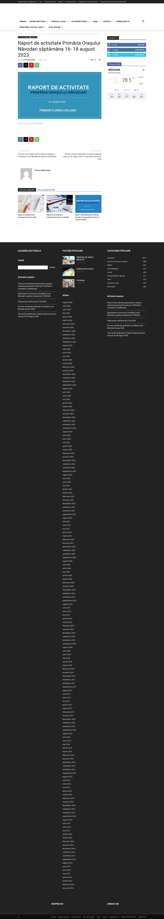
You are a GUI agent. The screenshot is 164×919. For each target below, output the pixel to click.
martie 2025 (67, 363)
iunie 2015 (67, 784)
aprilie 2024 (67, 403)
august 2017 (67, 690)
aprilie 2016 (67, 748)
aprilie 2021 (67, 532)
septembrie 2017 (69, 687)
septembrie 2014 (69, 816)
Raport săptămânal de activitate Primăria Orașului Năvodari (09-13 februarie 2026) (87, 217)
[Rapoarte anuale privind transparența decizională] (31, 204)
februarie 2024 (68, 410)
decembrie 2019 (69, 590)
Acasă (20, 34)
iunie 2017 (67, 697)
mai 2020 (66, 572)
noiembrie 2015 (69, 766)
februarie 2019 (68, 626)
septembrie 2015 (69, 773)
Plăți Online (54, 27)
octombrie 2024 (69, 381)
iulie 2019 (66, 608)
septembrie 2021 (69, 514)
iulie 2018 (66, 651)
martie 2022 (67, 493)
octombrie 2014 (69, 812)
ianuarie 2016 (68, 759)
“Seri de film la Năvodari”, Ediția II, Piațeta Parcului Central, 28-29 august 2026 (37, 315)
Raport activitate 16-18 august (30, 123)
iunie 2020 (67, 568)
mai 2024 (66, 399)
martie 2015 (67, 794)
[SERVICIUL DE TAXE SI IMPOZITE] (69, 260)
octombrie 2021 (69, 511)
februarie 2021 (68, 539)
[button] (143, 21)
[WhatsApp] (36, 65)
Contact (107, 21)
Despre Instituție (38, 21)
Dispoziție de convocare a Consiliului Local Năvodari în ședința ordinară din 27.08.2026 (34, 295)
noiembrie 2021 (69, 507)
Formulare (80, 280)
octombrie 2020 (69, 554)
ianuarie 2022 (68, 500)
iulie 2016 (66, 737)
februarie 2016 (68, 755)
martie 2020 (67, 579)
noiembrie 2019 (69, 593)
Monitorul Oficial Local (31, 27)
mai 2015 (66, 787)
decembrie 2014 (69, 805)
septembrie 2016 (69, 730)
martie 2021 (67, 536)
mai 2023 (66, 442)
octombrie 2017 (69, 683)
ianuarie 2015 (68, 802)
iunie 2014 (67, 827)
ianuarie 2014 (68, 845)
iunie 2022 (67, 482)
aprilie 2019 (67, 618)
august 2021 (67, 518)
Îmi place (141, 45)
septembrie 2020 (69, 557)
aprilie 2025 (67, 360)
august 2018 (67, 647)
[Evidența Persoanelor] (69, 272)
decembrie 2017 (69, 676)
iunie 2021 (67, 525)
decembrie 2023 (69, 417)
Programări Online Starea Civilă (88, 2)
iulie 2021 (66, 521)
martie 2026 (67, 320)
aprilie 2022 (67, 489)
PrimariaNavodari (29, 60)
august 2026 (67, 302)
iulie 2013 (66, 866)
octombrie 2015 (69, 769)
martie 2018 (67, 665)
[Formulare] (69, 283)
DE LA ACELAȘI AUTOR (46, 190)
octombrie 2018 (69, 640)
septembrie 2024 (69, 385)
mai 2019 (66, 615)
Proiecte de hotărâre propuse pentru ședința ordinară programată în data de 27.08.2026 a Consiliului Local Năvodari (35, 286)
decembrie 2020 (69, 547)
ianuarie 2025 (68, 370)
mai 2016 (66, 744)
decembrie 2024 (69, 374)
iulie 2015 (66, 780)
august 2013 (67, 863)
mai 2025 (66, 356)
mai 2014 (66, 830)
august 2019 (67, 604)
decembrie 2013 (69, 848)
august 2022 (67, 475)
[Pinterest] (31, 65)
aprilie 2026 (67, 317)
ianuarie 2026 (68, 327)
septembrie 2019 (69, 600)
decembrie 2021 (69, 503)
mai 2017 (66, 701)
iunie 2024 (67, 396)
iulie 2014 (66, 823)
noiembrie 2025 (69, 334)
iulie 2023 (66, 435)
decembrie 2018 (69, 633)
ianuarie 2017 (68, 715)
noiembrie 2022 (69, 464)
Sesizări (60, 2)
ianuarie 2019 (68, 629)
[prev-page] (19, 224)
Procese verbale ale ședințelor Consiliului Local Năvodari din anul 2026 (36, 308)
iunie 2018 (67, 654)
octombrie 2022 (69, 467)
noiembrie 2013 (69, 852)
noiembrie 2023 (69, 421)
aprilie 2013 (67, 877)
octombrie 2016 (69, 726)
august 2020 (67, 561)
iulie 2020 (66, 564)
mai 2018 (66, 658)
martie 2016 (67, 751)
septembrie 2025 (69, 342)
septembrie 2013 (69, 859)
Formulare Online (70, 2)
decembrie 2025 (69, 331)
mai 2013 (66, 874)
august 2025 (67, 345)
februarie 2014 (68, 841)
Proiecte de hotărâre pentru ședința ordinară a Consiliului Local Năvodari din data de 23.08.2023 (37, 155)
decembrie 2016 (69, 719)
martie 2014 (67, 838)
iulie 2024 (66, 392)
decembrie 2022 (69, 460)
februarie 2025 (68, 367)
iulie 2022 (66, 478)
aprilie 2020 (67, 575)
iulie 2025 (66, 349)
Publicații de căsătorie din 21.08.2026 (32, 302)
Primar (23, 21)
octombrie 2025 (69, 338)
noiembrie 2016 (69, 723)
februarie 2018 (68, 669)
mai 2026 (66, 313)
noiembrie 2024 (69, 378)
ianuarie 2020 (68, 586)
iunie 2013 (67, 870)
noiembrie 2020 (69, 550)
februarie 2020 (68, 582)
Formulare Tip (123, 21)
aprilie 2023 (67, 446)
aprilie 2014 (67, 834)
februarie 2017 (68, 712)
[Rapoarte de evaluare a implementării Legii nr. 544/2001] (60, 204)
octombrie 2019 (69, 597)
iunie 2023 (67, 439)
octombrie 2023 (69, 424)
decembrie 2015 (69, 762)
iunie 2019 (67, 611)
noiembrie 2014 (69, 809)
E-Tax (40, 2)
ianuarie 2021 (68, 543)
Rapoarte (42, 34)
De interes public (79, 21)
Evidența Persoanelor (85, 269)
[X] (25, 65)
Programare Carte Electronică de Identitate (113, 2)
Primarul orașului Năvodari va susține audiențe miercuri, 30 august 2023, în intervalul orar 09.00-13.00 (82, 156)
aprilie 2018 (67, 662)
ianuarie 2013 (68, 888)
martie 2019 (67, 622)
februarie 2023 (68, 453)
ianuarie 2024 (68, 414)
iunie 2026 (67, 309)
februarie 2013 (68, 884)
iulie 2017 (66, 694)
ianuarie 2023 (68, 457)
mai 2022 (66, 485)
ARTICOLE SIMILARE (27, 190)
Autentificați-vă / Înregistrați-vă (27, 2)
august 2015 (67, 776)
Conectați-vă (139, 50)
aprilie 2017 (67, 705)
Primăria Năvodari (30, 34)
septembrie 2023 (69, 428)
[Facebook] (20, 65)
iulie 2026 (66, 306)
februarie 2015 (68, 798)
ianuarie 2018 (68, 672)
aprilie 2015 (67, 791)
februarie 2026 (68, 324)
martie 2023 (67, 449)
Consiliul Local (58, 21)
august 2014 (67, 820)
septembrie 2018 (69, 644)
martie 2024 (67, 406)
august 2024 (67, 388)
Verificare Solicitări (50, 2)
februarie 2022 (68, 496)
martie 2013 (67, 881)
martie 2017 (67, 708)
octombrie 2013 (69, 856)
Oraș (95, 21)
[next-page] (23, 224)
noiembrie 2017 (69, 679)
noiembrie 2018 (69, 636)
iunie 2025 (67, 352)
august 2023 (67, 432)
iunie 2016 (67, 741)
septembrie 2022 (69, 471)
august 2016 (67, 733)
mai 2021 (66, 529)
